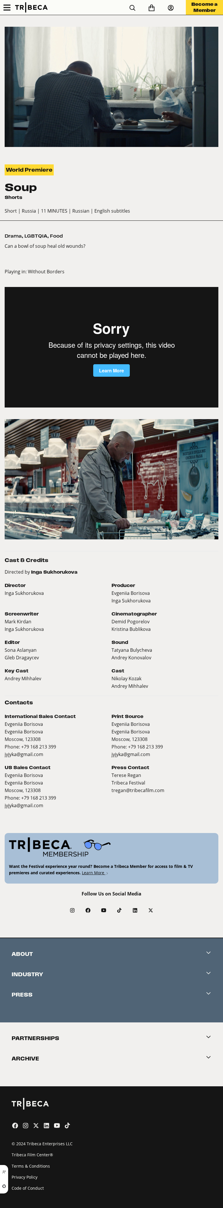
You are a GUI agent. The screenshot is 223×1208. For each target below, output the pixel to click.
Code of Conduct (28, 1188)
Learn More (93, 872)
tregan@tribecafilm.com (138, 790)
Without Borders (46, 271)
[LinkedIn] (135, 910)
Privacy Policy (24, 1177)
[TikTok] (119, 910)
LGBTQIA (35, 236)
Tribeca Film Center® (32, 1154)
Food (56, 236)
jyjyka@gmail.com (24, 754)
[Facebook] (88, 910)
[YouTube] (103, 910)
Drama (13, 236)
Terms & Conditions (31, 1166)
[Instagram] (72, 910)
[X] (150, 910)
